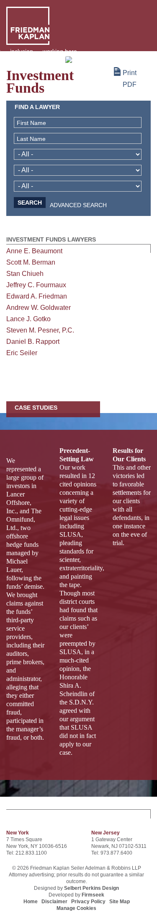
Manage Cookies (76, 908)
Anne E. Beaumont (34, 251)
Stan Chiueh (25, 273)
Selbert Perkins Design (91, 888)
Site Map (119, 901)
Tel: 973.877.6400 (111, 853)
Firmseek (93, 895)
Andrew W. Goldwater (38, 307)
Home (30, 901)
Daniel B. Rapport (32, 341)
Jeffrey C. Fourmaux (36, 284)
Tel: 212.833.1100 (26, 853)
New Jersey (105, 833)
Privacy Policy (88, 901)
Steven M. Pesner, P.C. (40, 330)
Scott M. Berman (30, 262)
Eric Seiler (21, 352)
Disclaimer (54, 901)
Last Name (31, 139)
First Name (31, 123)
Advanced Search (78, 205)
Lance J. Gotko (28, 318)
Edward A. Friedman (36, 296)
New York (17, 833)
